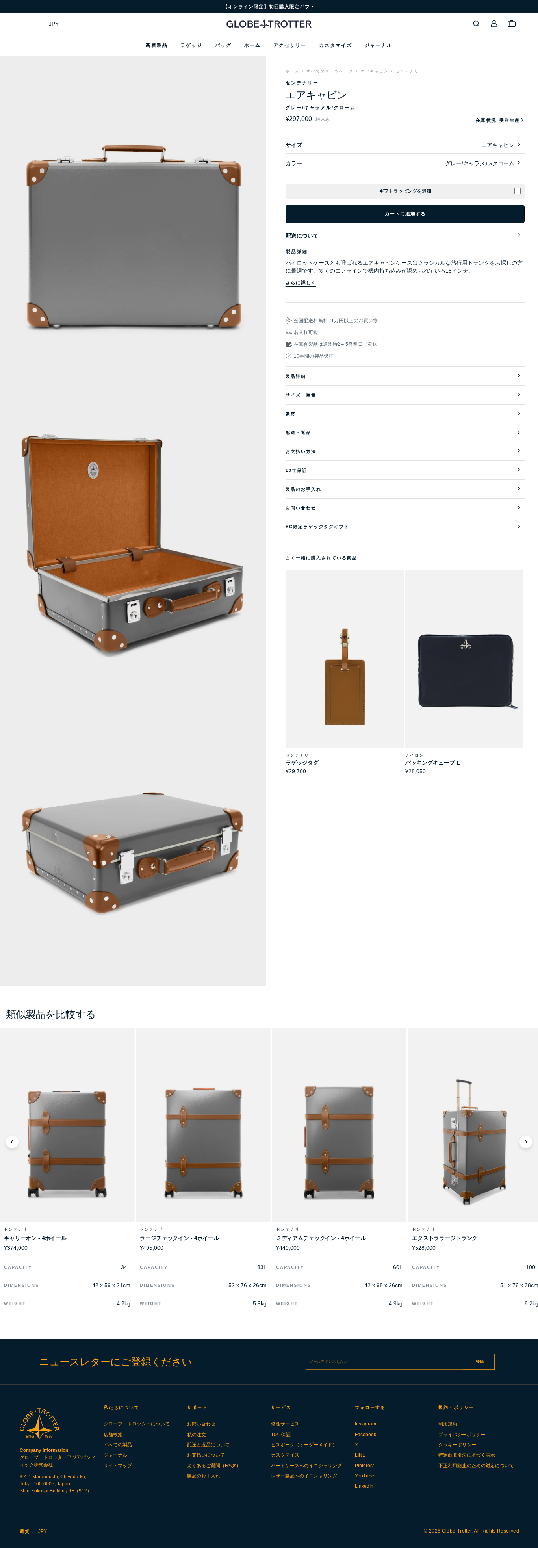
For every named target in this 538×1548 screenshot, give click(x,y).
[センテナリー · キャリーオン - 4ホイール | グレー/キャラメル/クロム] (67, 1142)
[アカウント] (494, 24)
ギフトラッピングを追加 (405, 191)
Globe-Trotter (457, 1531)
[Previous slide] (12, 1142)
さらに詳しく (301, 283)
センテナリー (409, 71)
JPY (54, 24)
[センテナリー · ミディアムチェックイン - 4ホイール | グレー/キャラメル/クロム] (339, 1142)
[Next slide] (525, 1142)
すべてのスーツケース (330, 71)
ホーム (293, 71)
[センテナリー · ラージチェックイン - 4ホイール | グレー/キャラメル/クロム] (203, 1142)
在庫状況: (497, 120)
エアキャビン (374, 71)
